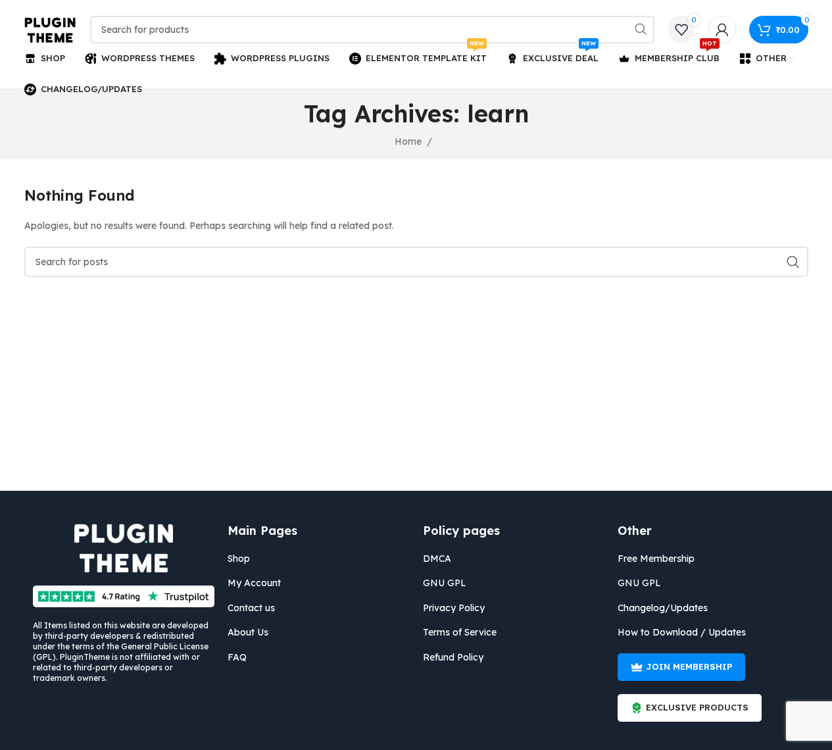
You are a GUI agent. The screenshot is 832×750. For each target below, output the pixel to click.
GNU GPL (444, 583)
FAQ (237, 657)
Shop (239, 558)
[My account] (722, 29)
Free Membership (656, 558)
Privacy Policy (454, 608)
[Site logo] (50, 29)
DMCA (437, 558)
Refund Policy (453, 657)
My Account (254, 583)
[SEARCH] (640, 29)
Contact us (251, 608)
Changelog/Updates (663, 608)
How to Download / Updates (682, 632)
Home (408, 141)
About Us (248, 632)
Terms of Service (460, 632)
